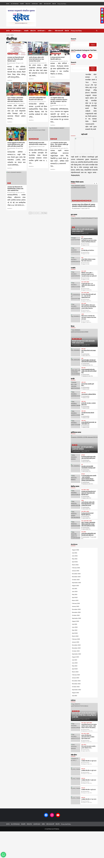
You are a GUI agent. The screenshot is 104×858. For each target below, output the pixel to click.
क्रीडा (30, 138)
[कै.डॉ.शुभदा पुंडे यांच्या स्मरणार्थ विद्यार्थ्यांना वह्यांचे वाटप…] (59, 48)
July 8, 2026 (41, 101)
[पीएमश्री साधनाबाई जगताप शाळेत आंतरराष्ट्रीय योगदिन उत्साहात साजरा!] (38, 134)
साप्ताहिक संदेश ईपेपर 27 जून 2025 (88, 799)
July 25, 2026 (63, 61)
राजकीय (12, 93)
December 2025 (76, 573)
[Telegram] (102, 18)
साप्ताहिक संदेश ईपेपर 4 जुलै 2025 (88, 789)
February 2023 (76, 674)
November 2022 (76, 683)
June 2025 (75, 591)
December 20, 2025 (87, 375)
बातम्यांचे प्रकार (35, 3)
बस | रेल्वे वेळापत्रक (14, 3)
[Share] (102, 21)
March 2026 (75, 564)
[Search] (97, 30)
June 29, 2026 (20, 148)
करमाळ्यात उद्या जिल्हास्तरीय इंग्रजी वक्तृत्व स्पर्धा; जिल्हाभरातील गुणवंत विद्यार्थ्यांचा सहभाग (15, 59)
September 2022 (76, 689)
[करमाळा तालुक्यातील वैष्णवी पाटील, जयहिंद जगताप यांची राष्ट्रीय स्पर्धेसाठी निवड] (75, 372)
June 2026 (75, 555)
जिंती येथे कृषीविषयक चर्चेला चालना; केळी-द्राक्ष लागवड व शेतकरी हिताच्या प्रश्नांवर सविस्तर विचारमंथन (88, 306)
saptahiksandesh (12, 63)
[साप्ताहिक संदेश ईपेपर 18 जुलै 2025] (75, 771)
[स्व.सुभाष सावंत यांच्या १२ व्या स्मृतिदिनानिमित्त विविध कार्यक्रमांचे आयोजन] (75, 286)
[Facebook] (102, 9)
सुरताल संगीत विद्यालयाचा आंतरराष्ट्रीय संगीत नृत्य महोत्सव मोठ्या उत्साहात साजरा (87, 737)
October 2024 (76, 615)
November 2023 (76, 648)
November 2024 (76, 612)
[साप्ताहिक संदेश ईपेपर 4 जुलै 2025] (75, 790)
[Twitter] (102, 12)
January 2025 (75, 606)
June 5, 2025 (85, 751)
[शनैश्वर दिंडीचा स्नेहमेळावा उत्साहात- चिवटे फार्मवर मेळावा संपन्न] (75, 261)
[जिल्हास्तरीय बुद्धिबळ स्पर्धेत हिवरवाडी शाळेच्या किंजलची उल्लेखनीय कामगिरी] (75, 361)
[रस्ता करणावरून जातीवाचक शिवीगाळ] (75, 395)
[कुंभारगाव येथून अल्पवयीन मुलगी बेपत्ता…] (75, 385)
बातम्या (9, 53)
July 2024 (74, 624)
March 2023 (75, 671)
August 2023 (75, 657)
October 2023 (76, 651)
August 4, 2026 (20, 63)
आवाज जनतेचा (74, 200)
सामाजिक (16, 53)
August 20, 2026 (86, 388)
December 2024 (76, 609)
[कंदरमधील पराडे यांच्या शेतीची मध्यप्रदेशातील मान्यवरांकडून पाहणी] (75, 468)
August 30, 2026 (85, 233)
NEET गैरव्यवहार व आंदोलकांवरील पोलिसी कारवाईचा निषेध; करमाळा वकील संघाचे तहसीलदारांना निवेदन (15, 99)
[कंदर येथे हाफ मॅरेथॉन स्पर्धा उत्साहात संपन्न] (75, 352)
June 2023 (75, 663)
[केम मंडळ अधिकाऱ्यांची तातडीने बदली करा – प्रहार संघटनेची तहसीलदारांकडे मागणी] (75, 297)
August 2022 (75, 692)
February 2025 (76, 603)
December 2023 (76, 645)
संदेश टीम (54, 3)
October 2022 (76, 686)
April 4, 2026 (85, 355)
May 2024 (74, 630)
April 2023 (75, 668)
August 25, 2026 (86, 279)
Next (45, 213)
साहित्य (40, 3)
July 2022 (74, 695)
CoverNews (48, 829)
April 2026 (75, 561)
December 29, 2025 (87, 365)
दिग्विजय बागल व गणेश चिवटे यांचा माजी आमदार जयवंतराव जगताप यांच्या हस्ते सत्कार (88, 317)
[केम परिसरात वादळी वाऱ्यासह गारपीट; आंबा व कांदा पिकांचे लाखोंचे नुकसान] (75, 458)
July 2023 (74, 660)
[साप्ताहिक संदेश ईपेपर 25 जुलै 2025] (75, 761)
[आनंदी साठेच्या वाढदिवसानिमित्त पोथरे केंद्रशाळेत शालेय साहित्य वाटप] (38, 89)
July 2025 (74, 588)
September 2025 (76, 582)
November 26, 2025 (87, 483)
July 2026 (74, 552)
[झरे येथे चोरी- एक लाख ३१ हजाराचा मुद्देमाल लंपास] (75, 404)
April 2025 (75, 597)
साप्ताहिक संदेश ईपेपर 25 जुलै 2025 (88, 761)
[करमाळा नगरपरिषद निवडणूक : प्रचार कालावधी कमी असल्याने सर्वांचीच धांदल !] (84, 193)
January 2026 (75, 570)
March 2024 (75, 636)
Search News (93, 69)
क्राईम (82, 382)
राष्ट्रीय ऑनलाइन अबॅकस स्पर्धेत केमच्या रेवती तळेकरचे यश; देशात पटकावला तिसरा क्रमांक (36, 59)
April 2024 (75, 633)
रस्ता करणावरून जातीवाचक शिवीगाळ (88, 394)
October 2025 (76, 579)
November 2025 (76, 576)
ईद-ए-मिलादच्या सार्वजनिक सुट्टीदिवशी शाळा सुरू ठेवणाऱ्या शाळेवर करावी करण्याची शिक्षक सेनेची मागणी (89, 240)
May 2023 (74, 666)
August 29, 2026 (86, 264)
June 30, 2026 (63, 105)
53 (42, 213)
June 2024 (75, 627)
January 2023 (75, 677)
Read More (9, 80)
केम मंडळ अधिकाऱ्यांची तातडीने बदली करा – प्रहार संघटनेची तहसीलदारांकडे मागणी (88, 296)
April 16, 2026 (85, 471)
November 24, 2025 (86, 208)
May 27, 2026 (84, 451)
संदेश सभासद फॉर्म (47, 3)
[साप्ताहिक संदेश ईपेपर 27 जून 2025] (75, 800)
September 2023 (76, 654)
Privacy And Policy (61, 3)
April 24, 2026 (85, 461)
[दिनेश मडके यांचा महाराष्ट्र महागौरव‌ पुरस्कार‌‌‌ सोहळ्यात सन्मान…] (75, 748)
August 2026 (75, 550)
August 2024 (75, 621)
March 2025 (75, 600)
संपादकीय (22, 3)
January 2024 (75, 642)
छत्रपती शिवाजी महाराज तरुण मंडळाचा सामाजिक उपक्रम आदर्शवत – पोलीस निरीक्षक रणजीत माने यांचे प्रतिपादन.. (89, 726)
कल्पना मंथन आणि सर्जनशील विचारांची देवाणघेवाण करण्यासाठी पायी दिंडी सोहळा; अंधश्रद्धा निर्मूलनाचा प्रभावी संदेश (84, 715)
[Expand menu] (21, 30)
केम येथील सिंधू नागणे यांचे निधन (87, 250)
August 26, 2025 (86, 741)
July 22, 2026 (84, 719)
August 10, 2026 (86, 290)
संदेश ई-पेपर (28, 3)
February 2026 (76, 567)
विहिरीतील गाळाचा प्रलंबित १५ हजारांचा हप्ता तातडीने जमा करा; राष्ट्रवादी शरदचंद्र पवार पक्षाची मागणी (88, 274)
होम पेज (7, 3)
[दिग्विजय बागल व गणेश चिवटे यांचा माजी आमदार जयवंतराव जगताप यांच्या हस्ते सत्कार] (75, 318)
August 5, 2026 (86, 300)
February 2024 (76, 639)
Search (73, 39)
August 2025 (75, 585)
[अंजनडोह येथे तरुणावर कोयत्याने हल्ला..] (75, 414)
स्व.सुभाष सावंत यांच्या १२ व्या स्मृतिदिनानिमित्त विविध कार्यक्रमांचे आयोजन (88, 285)
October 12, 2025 (86, 764)
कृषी (73, 445)
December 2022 (76, 680)
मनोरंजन (73, 711)
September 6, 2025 (86, 730)
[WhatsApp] (102, 15)
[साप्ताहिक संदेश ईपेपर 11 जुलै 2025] (75, 781)
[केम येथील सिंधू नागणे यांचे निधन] (75, 251)
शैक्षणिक (12, 53)
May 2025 (74, 594)
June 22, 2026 (84, 344)
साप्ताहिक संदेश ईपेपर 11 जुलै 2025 (88, 780)
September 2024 (76, 618)
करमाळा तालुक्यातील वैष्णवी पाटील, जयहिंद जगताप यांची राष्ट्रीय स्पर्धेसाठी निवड (88, 371)
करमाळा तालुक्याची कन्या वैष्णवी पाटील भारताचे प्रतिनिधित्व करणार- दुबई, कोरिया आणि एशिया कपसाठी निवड (16, 144)
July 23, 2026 (20, 103)
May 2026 (74, 558)
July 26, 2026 (41, 63)
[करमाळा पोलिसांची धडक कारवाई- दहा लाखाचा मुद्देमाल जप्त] (75, 424)
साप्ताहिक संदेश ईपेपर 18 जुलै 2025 (88, 770)
